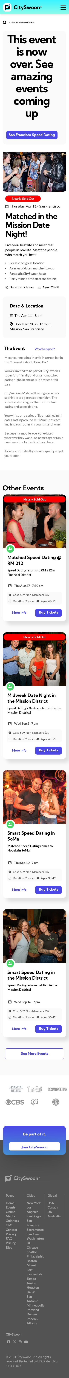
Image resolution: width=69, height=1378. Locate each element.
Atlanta (32, 1323)
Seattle (32, 1252)
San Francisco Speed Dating (32, 135)
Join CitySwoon (34, 1147)
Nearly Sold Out (23, 198)
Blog (9, 1247)
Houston (33, 1287)
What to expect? (45, 348)
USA (51, 1203)
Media (10, 1216)
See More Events (34, 1054)
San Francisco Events (22, 22)
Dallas (31, 1292)
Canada (53, 1207)
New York (34, 1203)
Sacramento (35, 1230)
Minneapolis (35, 1305)
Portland (33, 1310)
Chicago (32, 1247)
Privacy (11, 1234)
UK (50, 1212)
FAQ (9, 1238)
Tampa (31, 1279)
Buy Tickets (48, 612)
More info (19, 613)
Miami (31, 1265)
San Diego (34, 1216)
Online (10, 1212)
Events (11, 1207)
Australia (54, 1216)
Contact (11, 1230)
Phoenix (32, 1319)
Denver (32, 1314)
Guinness (12, 1220)
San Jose (33, 1234)
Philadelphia (35, 1256)
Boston (32, 1261)
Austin (31, 1283)
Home (10, 1203)
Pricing (11, 1243)
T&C (9, 1225)
